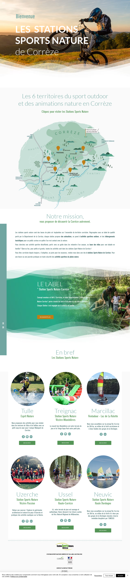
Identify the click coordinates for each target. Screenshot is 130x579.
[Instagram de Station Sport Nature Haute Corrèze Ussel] (65, 520)
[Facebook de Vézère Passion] (23, 521)
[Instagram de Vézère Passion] (27, 521)
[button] (3, 3)
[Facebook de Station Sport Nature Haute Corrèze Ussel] (61, 520)
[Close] (127, 575)
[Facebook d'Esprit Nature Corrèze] (23, 437)
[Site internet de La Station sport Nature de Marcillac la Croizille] (105, 434)
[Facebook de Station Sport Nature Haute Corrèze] (101, 524)
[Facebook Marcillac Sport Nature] (101, 434)
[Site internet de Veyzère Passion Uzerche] (31, 521)
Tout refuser (109, 576)
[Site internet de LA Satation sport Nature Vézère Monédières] (69, 434)
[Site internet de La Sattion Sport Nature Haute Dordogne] (104, 524)
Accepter (120, 576)
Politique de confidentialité (18, 576)
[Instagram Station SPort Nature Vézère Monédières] (65, 434)
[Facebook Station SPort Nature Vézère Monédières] (61, 434)
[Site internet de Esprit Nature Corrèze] (31, 437)
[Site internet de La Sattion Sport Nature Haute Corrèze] (69, 520)
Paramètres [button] (98, 576)
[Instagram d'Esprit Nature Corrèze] (27, 437)
